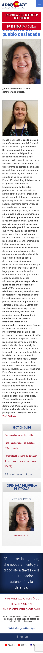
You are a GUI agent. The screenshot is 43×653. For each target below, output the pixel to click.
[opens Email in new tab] (26, 637)
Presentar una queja (21, 26)
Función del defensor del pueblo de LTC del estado (20, 446)
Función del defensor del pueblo (19, 435)
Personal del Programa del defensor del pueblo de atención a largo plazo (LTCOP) (21, 461)
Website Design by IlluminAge (21, 628)
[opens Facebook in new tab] (17, 637)
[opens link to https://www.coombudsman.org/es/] (22, 5)
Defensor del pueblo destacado (18, 474)
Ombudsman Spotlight (21, 535)
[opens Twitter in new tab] (22, 637)
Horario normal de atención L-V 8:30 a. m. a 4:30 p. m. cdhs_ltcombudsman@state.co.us (21, 603)
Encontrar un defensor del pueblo (21, 16)
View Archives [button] (9, 416)
